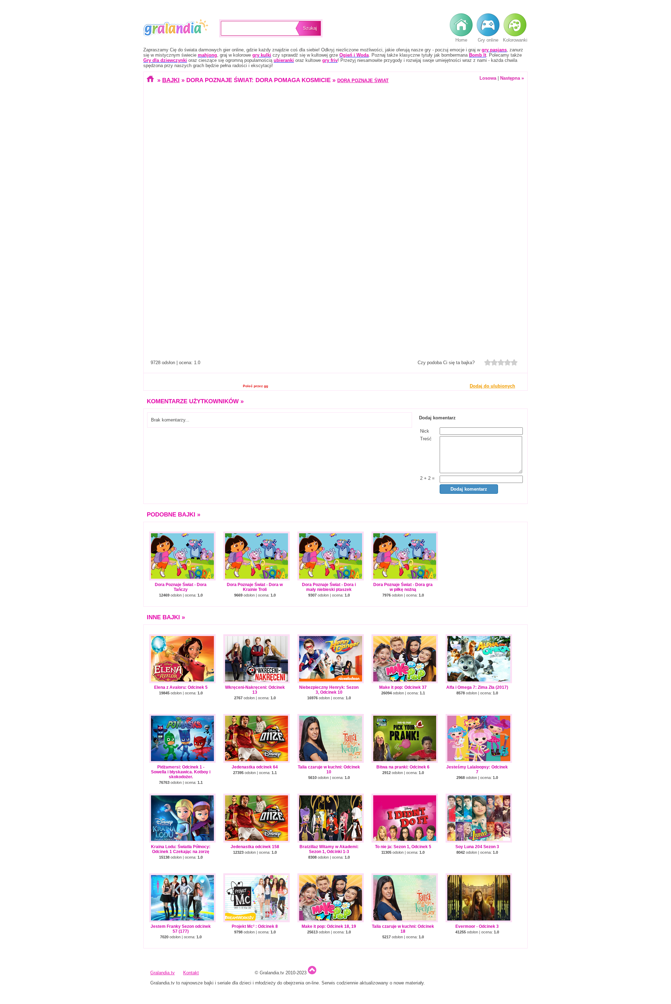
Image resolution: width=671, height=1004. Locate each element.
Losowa (487, 78)
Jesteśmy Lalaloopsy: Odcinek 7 (477, 769)
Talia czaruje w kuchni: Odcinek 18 (403, 929)
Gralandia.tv (176, 28)
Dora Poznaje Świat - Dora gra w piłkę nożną (403, 587)
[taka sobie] (494, 362)
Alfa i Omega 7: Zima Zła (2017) (477, 687)
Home (461, 40)
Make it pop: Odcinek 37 (403, 687)
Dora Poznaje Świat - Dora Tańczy (181, 587)
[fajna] (501, 362)
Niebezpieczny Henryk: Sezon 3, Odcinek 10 (329, 690)
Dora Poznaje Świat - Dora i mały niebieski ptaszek (329, 587)
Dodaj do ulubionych (492, 386)
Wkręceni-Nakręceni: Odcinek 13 (255, 690)
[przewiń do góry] (312, 972)
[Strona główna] (151, 80)
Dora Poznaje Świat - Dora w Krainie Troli (255, 587)
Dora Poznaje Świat (363, 80)
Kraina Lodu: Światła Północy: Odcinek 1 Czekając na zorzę (180, 849)
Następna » (512, 78)
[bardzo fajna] (507, 362)
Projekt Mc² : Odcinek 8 (255, 926)
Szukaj (310, 28)
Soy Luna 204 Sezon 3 (477, 846)
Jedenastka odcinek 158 (255, 846)
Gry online (488, 40)
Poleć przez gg (255, 386)
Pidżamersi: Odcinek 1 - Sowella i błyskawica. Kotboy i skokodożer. (180, 772)
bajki (171, 80)
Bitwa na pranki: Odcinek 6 (403, 767)
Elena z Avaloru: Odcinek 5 (181, 687)
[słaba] (487, 362)
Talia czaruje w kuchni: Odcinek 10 (329, 769)
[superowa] (514, 362)
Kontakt (191, 972)
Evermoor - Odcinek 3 (477, 926)
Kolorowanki (515, 40)
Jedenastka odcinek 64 (255, 767)
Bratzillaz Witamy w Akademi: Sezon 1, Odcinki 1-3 (329, 849)
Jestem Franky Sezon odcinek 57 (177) (181, 929)
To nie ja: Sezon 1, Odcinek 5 (403, 846)
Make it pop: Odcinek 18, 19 (329, 926)
